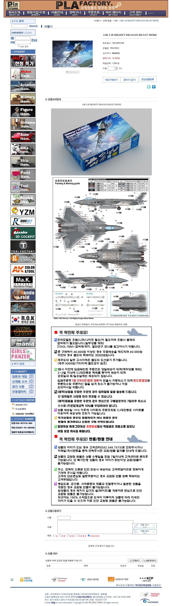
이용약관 (130, 585)
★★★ (72, 536)
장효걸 (104, 594)
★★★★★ (95, 536)
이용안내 (157, 585)
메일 (53, 602)
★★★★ (82, 536)
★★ (63, 536)
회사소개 (120, 585)
